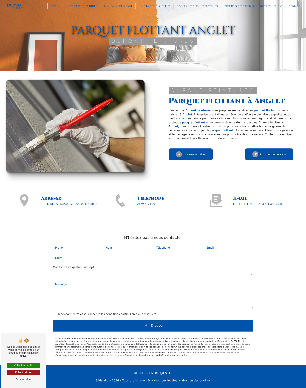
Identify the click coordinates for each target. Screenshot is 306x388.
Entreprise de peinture (82, 6)
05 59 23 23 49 (146, 204)
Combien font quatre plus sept (73, 267)
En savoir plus (194, 154)
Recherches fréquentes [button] (153, 373)
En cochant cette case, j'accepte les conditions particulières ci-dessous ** (106, 314)
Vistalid (103, 380)
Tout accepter (24, 365)
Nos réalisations (271, 6)
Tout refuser (24, 372)
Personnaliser (23, 379)
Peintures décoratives (239, 6)
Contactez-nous (273, 154)
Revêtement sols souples (154, 6)
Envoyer (157, 325)
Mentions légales (165, 380)
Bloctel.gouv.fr (117, 355)
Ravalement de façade (117, 6)
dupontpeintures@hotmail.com (258, 204)
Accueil (56, 6)
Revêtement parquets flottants (197, 6)
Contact (294, 6)
